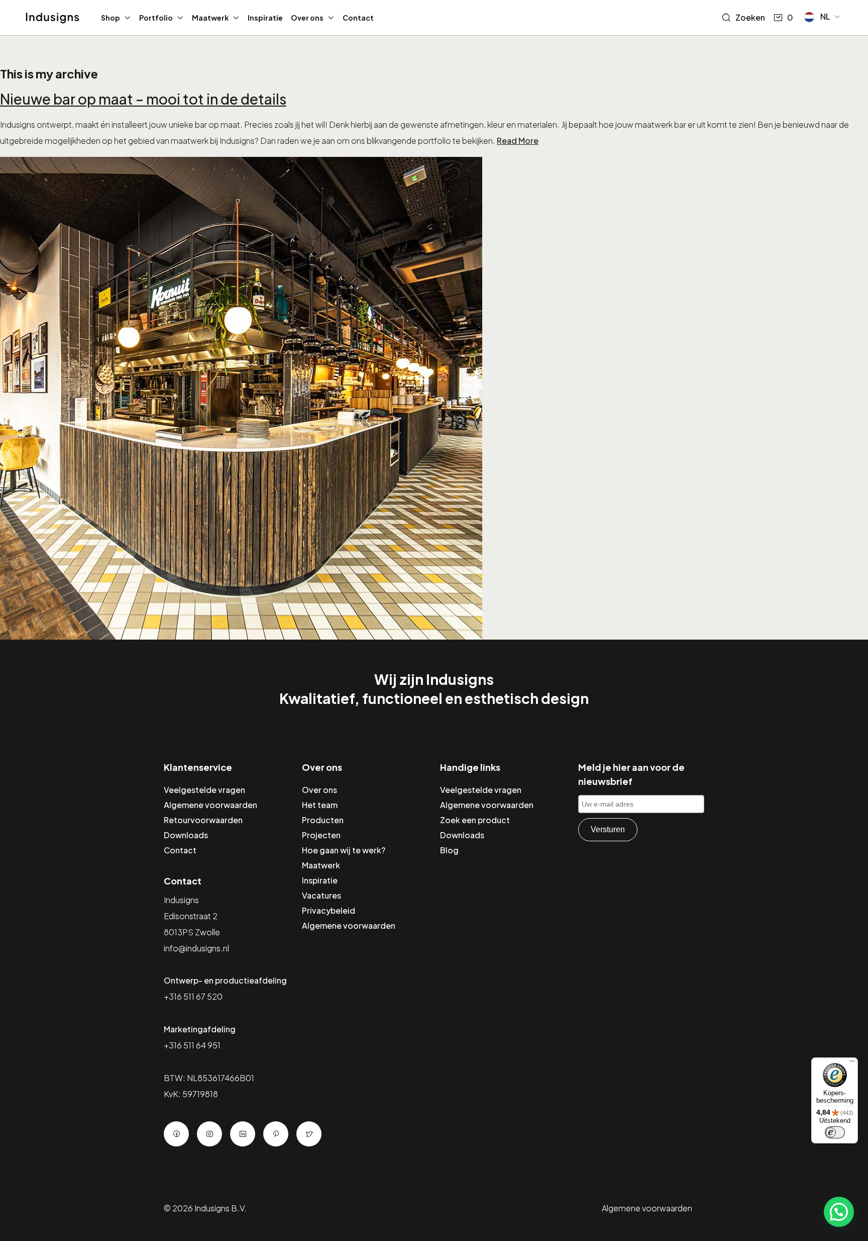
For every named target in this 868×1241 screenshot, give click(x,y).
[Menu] (852, 1063)
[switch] (835, 1132)
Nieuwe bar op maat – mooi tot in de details (143, 99)
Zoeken (750, 17)
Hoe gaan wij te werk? (343, 850)
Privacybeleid (328, 910)
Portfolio (156, 17)
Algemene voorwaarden (210, 805)
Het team (320, 805)
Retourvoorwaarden (203, 820)
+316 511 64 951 (192, 1045)
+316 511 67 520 (193, 996)
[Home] (52, 18)
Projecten (321, 835)
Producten (323, 820)
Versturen (608, 829)
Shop (110, 17)
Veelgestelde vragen (204, 789)
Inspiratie (265, 17)
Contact (358, 17)
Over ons (307, 17)
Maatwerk (210, 17)
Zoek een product (475, 820)
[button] (822, 17)
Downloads (186, 835)
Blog (449, 850)
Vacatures (321, 895)
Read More (517, 140)
